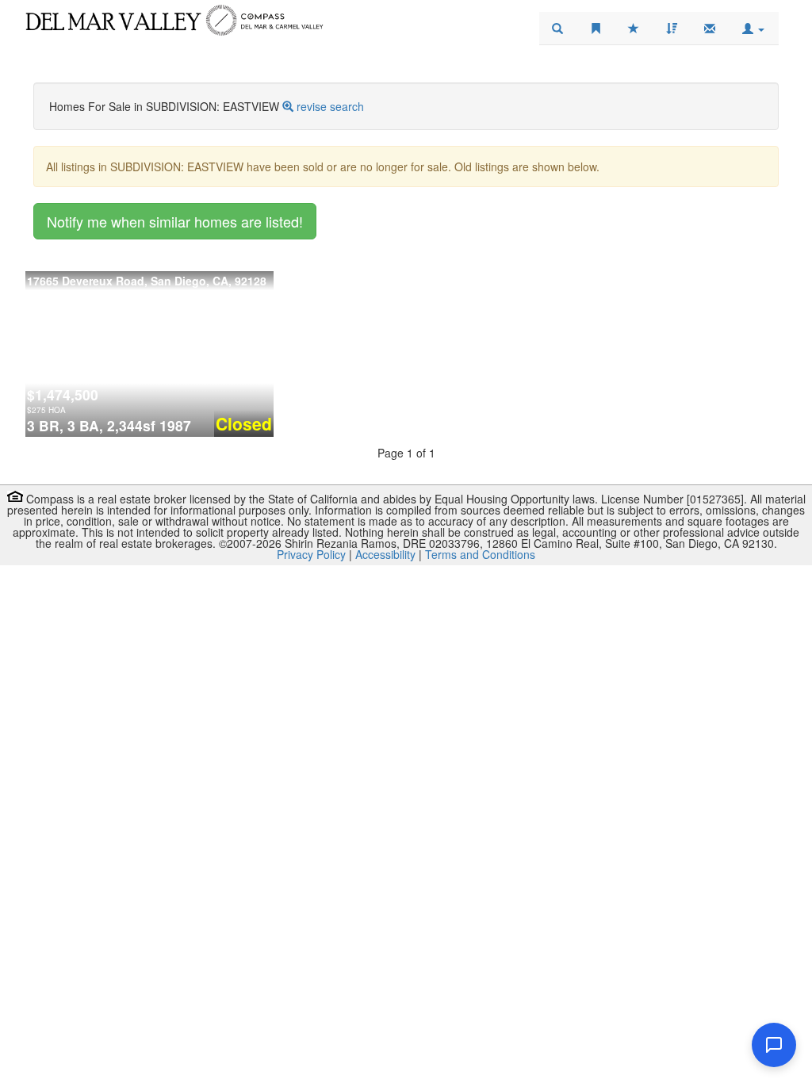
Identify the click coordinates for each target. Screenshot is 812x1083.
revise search (330, 106)
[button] (753, 28)
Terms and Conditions (480, 554)
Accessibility (385, 554)
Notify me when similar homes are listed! (175, 221)
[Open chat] (774, 1045)
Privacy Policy (311, 554)
